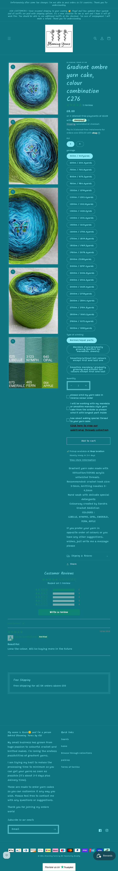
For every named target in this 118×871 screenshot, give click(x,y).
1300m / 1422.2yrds (81, 211)
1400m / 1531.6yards (82, 218)
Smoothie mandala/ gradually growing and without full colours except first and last (88, 369)
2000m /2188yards (80, 259)
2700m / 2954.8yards (82, 308)
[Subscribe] (54, 829)
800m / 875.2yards (81, 177)
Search (65, 739)
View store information (83, 460)
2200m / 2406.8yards (82, 273)
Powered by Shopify (72, 856)
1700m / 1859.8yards (82, 239)
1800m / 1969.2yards (82, 246)
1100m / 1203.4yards (81, 197)
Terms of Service (70, 767)
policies (65, 760)
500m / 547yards (80, 156)
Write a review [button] (59, 612)
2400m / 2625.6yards (82, 287)
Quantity (71, 379)
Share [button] (73, 564)
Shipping (71, 124)
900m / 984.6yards (81, 184)
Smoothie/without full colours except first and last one (88, 359)
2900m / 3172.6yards (82, 321)
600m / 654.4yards (81, 163)
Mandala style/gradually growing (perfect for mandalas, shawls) (88, 349)
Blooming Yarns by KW (54, 856)
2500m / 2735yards (81, 294)
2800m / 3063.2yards (82, 315)
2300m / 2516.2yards (82, 280)
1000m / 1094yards (81, 191)
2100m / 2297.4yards (82, 266)
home (64, 746)
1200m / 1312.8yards (81, 204)
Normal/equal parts (82, 340)
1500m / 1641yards (81, 225)
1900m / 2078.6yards (82, 253)
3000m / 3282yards (81, 328)
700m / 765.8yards (81, 170)
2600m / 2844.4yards (82, 301)
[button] (9, 38)
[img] (15, 632)
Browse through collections (76, 753)
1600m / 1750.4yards (82, 232)
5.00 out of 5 (67, 580)
